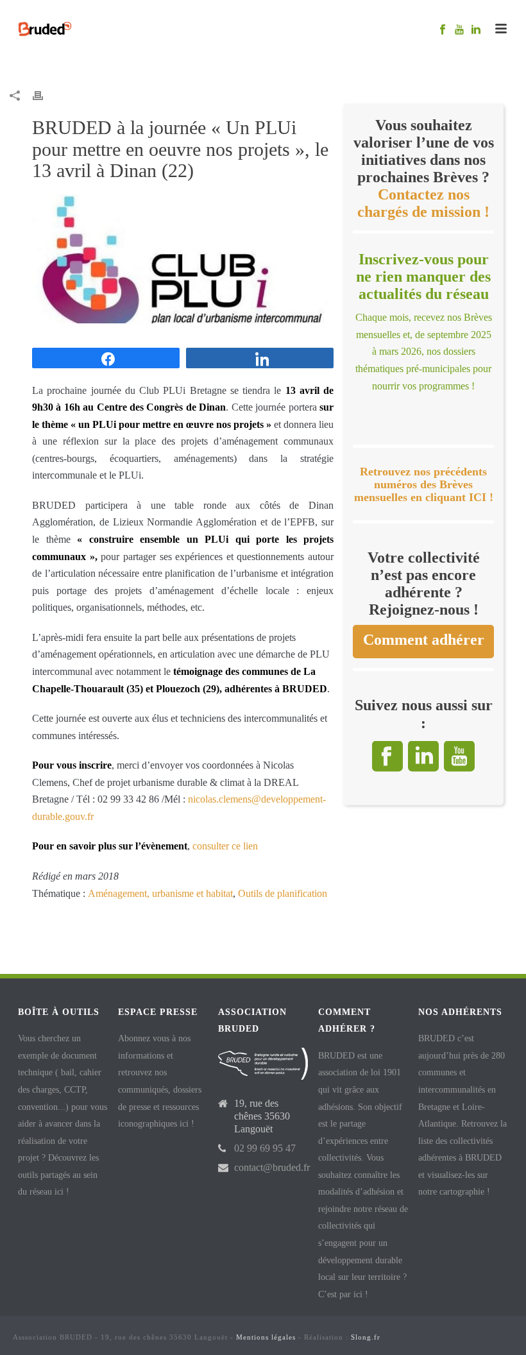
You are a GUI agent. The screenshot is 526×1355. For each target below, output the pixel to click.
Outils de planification (282, 893)
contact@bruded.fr (272, 1167)
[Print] (44, 95)
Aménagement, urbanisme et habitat (160, 893)
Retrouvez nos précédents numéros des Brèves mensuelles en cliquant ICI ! (423, 484)
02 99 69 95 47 (265, 1148)
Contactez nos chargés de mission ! (423, 203)
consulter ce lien (225, 845)
